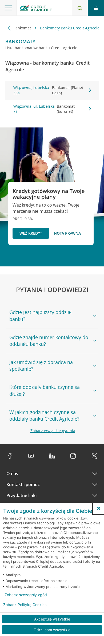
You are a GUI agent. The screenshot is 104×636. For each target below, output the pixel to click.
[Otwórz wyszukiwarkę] (80, 8)
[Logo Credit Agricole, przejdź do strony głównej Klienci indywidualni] (36, 9)
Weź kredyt (30, 233)
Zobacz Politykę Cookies (24, 605)
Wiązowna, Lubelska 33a (48, 90)
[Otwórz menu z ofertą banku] (8, 8)
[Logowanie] (96, 8)
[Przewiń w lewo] (9, 28)
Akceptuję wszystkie (52, 619)
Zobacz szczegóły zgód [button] (26, 595)
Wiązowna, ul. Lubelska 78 (44, 109)
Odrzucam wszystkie (52, 629)
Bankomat (22, 27)
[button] (98, 508)
